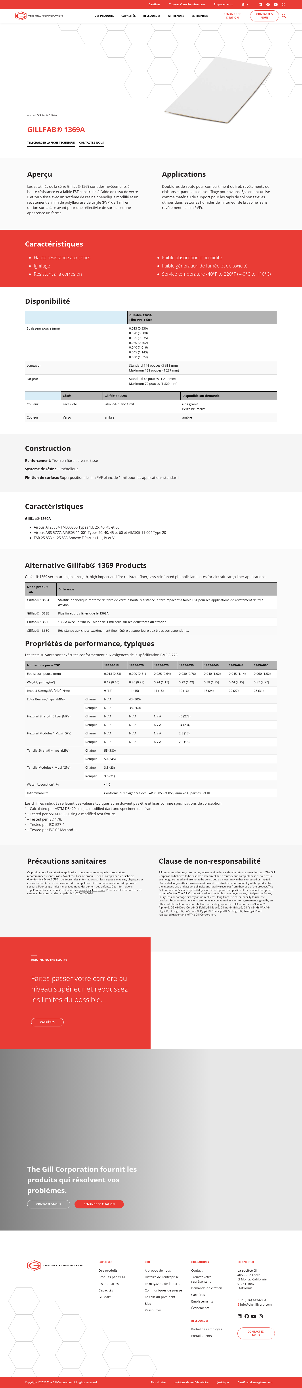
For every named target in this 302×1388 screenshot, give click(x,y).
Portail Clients (201, 1336)
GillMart (105, 1297)
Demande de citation (206, 1288)
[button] (283, 16)
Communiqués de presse (163, 1290)
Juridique (223, 1382)
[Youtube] (276, 4)
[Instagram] (283, 4)
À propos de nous (158, 1270)
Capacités (106, 1290)
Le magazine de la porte (162, 1284)
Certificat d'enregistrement (255, 1382)
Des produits (108, 1270)
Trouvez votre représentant (187, 4)
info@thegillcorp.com (256, 1304)
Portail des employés (206, 1329)
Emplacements (223, 4)
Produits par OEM (112, 1277)
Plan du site (158, 1382)
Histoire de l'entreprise (162, 1277)
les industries (109, 1284)
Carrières (154, 4)
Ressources (153, 1310)
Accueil (31, 115)
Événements (200, 1308)
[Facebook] (268, 4)
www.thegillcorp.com (92, 890)
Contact (197, 1270)
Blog (148, 1303)
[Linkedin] (260, 4)
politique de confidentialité (191, 1382)
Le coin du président (160, 1297)
